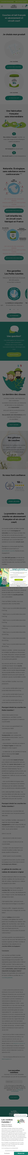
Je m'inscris (18, 579)
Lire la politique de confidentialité (10, 1148)
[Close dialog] (27, 569)
